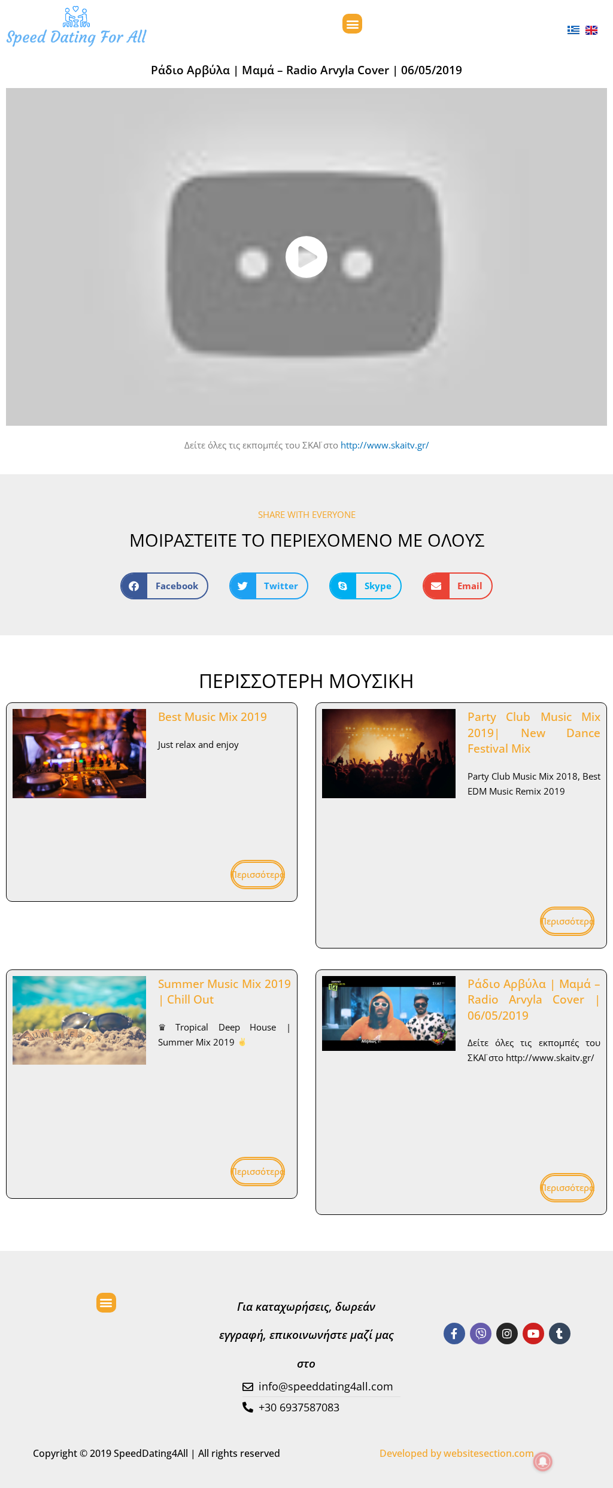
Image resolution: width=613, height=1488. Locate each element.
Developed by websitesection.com (457, 1453)
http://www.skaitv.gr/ (385, 445)
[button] (352, 24)
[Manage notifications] (543, 1461)
